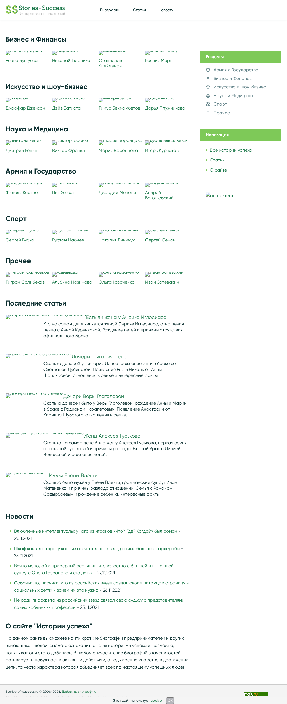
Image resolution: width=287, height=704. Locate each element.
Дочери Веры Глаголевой (93, 396)
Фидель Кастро (22, 192)
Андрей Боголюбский (159, 195)
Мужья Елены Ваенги (73, 475)
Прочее (222, 112)
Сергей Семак (160, 240)
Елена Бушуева (22, 60)
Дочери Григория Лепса (100, 357)
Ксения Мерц (158, 60)
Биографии (110, 9)
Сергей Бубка (20, 240)
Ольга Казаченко (117, 282)
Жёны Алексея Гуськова (112, 436)
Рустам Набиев (68, 240)
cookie (156, 700)
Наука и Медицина (233, 95)
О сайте (218, 170)
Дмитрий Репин (21, 150)
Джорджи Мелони (117, 192)
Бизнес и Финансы (233, 78)
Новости (166, 9)
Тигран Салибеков (25, 282)
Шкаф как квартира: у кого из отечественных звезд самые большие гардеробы (97, 548)
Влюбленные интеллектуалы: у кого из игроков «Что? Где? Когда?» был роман (95, 531)
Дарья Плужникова (165, 108)
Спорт (220, 104)
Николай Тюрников (72, 60)
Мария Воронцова (118, 150)
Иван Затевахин (162, 282)
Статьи (139, 9)
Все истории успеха (231, 150)
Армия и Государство (236, 69)
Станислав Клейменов (110, 63)
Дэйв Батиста (66, 108)
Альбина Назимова (72, 282)
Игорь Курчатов (162, 150)
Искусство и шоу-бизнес (240, 87)
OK (170, 700)
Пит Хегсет (63, 192)
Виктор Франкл (68, 150)
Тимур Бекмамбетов (119, 108)
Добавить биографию (79, 691)
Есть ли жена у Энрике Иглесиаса (126, 317)
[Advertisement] (242, 255)
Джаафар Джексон (25, 108)
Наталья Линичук (117, 240)
